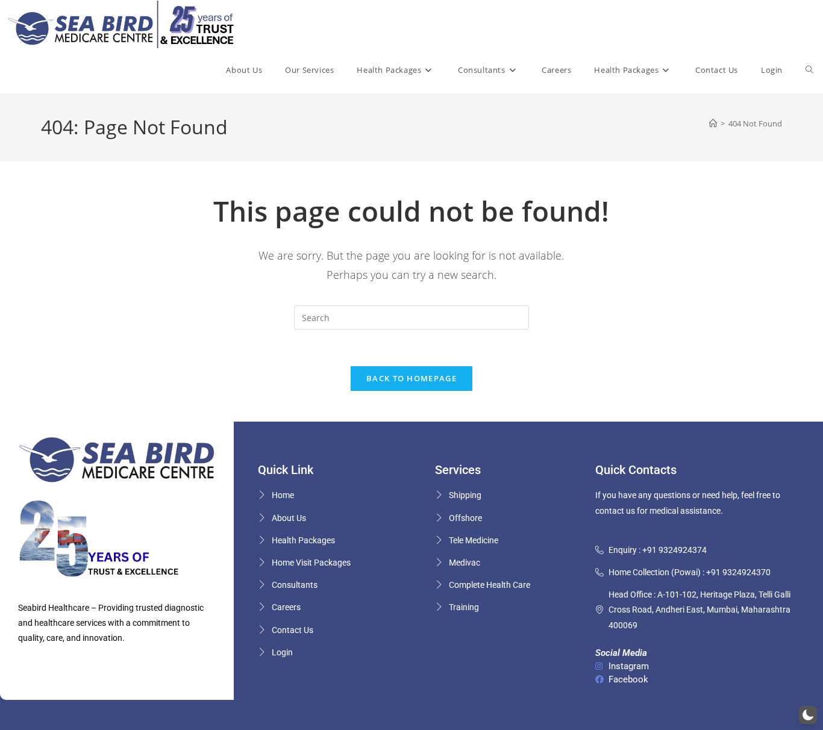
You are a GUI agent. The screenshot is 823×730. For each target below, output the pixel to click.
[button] (808, 715)
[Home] (713, 123)
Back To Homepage (411, 378)
